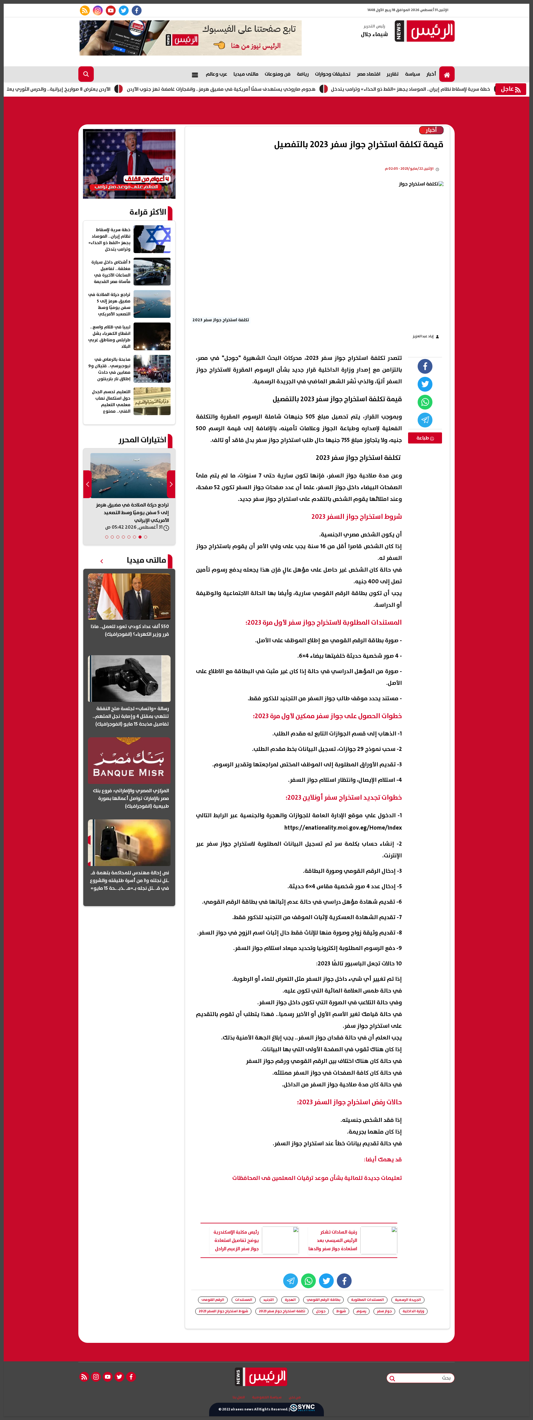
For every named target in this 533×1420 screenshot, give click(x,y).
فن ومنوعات (278, 74)
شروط (341, 1311)
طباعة (423, 438)
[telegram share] (425, 420)
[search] (86, 74)
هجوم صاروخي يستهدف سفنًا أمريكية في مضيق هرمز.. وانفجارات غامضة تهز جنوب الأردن (258, 89)
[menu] (195, 74)
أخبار (431, 74)
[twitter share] (425, 384)
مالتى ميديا (245, 74)
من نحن (295, 1397)
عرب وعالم (216, 74)
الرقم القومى (212, 1300)
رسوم (361, 1311)
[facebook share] (425, 366)
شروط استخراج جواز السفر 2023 (223, 1311)
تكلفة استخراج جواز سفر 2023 (282, 1311)
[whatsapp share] (425, 402)
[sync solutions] (302, 1409)
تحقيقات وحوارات (333, 74)
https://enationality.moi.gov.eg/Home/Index (343, 828)
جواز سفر (384, 1311)
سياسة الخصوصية (267, 1397)
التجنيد (268, 1300)
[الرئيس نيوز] (424, 31)
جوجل (320, 1311)
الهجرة (290, 1300)
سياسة (412, 74)
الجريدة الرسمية (408, 1300)
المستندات (243, 1300)
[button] (145, 537)
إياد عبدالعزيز (423, 336)
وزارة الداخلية (413, 1311)
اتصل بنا (239, 1397)
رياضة (303, 74)
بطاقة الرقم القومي (323, 1300)
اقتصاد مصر (368, 74)
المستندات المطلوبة (367, 1300)
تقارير (392, 74)
